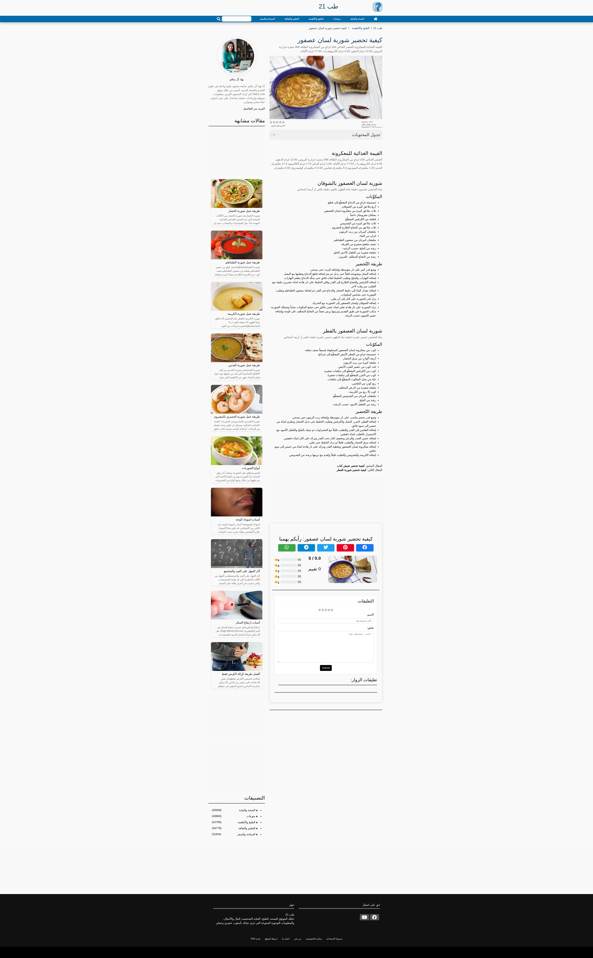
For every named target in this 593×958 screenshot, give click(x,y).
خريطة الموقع (271, 938)
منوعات (337, 18)
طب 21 (377, 28)
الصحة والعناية (357, 18)
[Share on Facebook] (365, 548)
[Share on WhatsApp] (287, 548)
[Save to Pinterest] (345, 548)
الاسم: (370, 614)
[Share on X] (326, 548)
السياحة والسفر (267, 18)
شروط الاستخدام (334, 938)
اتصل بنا (285, 938)
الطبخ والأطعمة (316, 18)
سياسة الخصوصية (314, 938)
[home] (375, 19)
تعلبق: (370, 627)
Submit (326, 668)
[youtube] (364, 917)
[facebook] (374, 917)
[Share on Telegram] (306, 548)
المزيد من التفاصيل (254, 108)
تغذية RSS (255, 938)
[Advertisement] (325, 496)
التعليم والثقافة (292, 18)
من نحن (297, 938)
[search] (219, 19)
